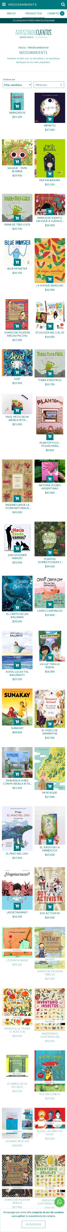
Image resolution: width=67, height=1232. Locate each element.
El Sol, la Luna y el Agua (50, 1132)
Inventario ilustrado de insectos (49, 1035)
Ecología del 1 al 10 (50, 332)
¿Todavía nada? (17, 960)
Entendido (33, 1224)
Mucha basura (49, 180)
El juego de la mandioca (50, 849)
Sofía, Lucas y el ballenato (17, 673)
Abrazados (17, 112)
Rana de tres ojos (17, 224)
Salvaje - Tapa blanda (17, 169)
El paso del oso (17, 853)
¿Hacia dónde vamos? (17, 556)
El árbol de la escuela (17, 1085)
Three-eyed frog (50, 380)
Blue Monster (17, 268)
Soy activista (50, 913)
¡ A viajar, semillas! (49, 285)
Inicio (22, 47)
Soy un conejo (49, 1094)
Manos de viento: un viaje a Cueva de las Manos (49, 219)
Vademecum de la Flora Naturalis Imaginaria (17, 506)
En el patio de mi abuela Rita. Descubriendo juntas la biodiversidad (17, 418)
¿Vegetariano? (17, 912)
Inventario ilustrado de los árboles (50, 1202)
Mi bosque (49, 792)
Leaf (17, 378)
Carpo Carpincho (50, 610)
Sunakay (17, 728)
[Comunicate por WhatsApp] (59, 1202)
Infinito (50, 125)
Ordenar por (9, 79)
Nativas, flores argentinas (50, 487)
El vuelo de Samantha (50, 732)
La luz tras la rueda (50, 665)
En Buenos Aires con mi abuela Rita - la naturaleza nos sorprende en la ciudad (17, 782)
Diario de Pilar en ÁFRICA (17, 1201)
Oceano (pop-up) (17, 1141)
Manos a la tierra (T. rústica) (17, 1030)
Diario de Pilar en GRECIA (50, 973)
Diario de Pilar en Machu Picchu (17, 334)
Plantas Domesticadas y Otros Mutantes (50, 560)
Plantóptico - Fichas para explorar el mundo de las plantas (49, 444)
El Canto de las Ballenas (17, 615)
